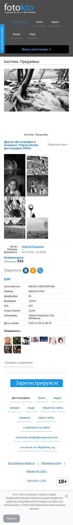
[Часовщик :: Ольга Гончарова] (37, 217)
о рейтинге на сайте (36, 427)
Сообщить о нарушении (19, 362)
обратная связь (53, 407)
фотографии (21, 397)
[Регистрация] (2, 51)
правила (24, 417)
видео (57, 397)
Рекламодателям (51, 463)
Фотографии (20, 22)
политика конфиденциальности (36, 437)
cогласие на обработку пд (37, 447)
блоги (41, 397)
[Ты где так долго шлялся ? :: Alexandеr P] (14, 217)
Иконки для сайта (36, 471)
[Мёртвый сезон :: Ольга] (14, 238)
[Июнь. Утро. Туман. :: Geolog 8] (37, 238)
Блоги (39, 22)
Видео (55, 22)
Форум (16, 34)
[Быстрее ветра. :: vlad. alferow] (37, 174)
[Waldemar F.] (44, 341)
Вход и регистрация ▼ (36, 49)
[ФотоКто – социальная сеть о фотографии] (19, 5)
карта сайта (46, 417)
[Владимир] (8, 352)
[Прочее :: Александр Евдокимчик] (14, 174)
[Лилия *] (35, 341)
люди (30, 407)
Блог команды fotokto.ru (21, 463)
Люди (32, 34)
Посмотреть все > (58, 144)
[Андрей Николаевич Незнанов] (26, 343)
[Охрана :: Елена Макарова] (37, 196)
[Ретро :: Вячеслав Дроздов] (14, 196)
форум (14, 407)
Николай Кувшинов (33, 246)
